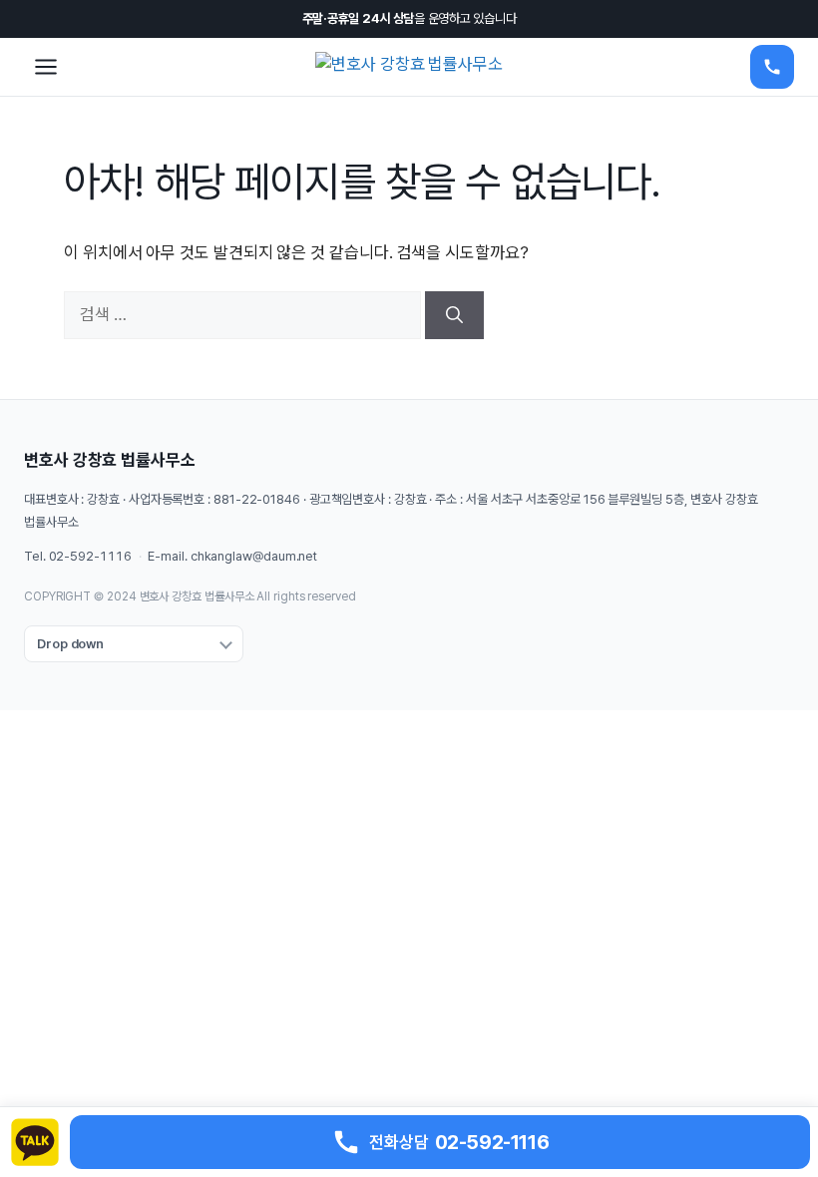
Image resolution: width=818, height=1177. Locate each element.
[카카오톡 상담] (35, 1142)
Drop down (70, 643)
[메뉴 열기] (46, 67)
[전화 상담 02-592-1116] (772, 67)
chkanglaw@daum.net (254, 556)
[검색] (454, 315)
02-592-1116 (90, 556)
